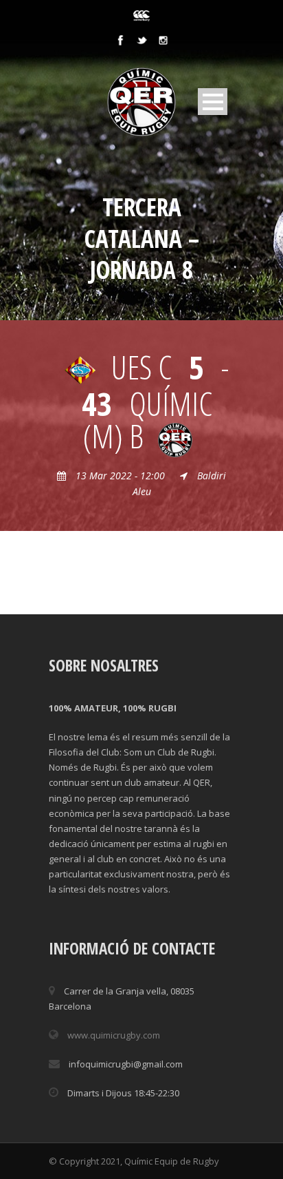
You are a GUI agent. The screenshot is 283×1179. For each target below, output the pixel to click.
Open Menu (212, 101)
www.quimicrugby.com (113, 1035)
